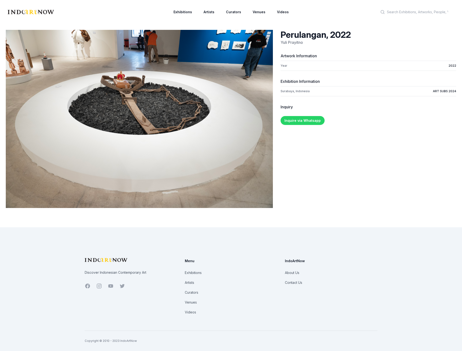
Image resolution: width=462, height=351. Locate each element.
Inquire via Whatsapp (302, 120)
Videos (283, 12)
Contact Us (293, 282)
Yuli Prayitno (292, 42)
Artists (209, 12)
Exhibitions (182, 12)
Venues (259, 12)
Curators (233, 12)
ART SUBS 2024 (444, 91)
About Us (292, 273)
